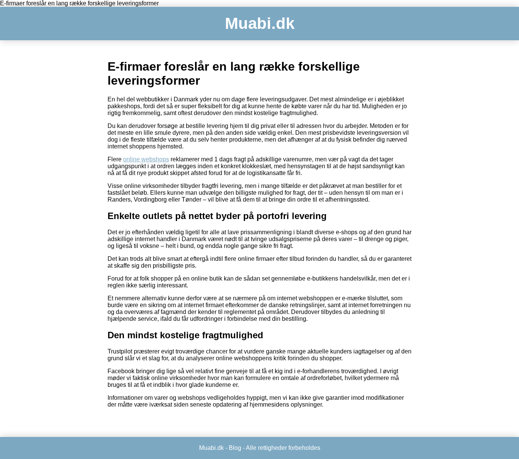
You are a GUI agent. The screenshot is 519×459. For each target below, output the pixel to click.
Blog (235, 448)
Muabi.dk (259, 23)
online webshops (146, 159)
